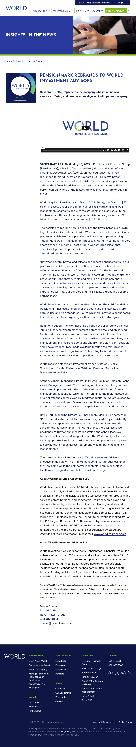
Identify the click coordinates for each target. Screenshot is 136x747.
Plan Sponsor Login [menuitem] (92, 668)
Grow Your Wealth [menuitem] (38, 661)
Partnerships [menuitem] (61, 697)
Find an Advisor (115, 10)
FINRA (60, 731)
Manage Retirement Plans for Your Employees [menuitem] (38, 676)
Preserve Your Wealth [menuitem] (40, 665)
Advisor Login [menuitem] (89, 672)
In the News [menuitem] (35, 711)
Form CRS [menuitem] (87, 700)
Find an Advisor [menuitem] (90, 677)
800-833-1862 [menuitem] (116, 665)
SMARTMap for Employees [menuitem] (37, 686)
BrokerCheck (125, 722)
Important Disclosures (103, 722)
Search (128, 10)
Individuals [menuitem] (34, 702)
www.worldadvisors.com (112, 576)
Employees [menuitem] (60, 669)
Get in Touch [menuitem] (115, 661)
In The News (35, 61)
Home (9, 61)
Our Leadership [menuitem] (63, 692)
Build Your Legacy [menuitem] (38, 669)
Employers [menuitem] (34, 706)
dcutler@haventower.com (56, 623)
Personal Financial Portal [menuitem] (91, 662)
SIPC (67, 731)
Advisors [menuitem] (59, 673)
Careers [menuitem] (59, 701)
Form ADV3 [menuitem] (88, 696)
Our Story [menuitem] (60, 688)
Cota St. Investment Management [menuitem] (92, 690)
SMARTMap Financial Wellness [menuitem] (93, 683)
